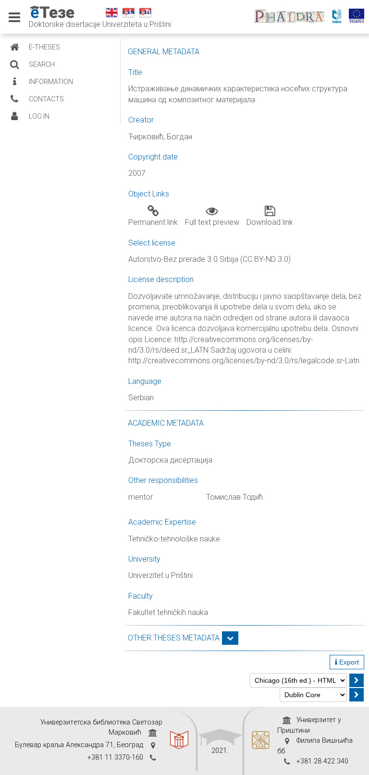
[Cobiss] (339, 17)
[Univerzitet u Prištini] (260, 740)
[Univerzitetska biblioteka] (179, 740)
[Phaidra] (292, 17)
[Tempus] (359, 17)
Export (348, 662)
